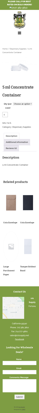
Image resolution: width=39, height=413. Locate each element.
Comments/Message (19, 377)
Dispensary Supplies (18, 49)
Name (19, 359)
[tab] (11, 136)
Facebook (19, 339)
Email (19, 368)
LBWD (23, 409)
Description (11, 136)
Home (5, 49)
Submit (19, 397)
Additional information (17, 142)
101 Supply (22, 407)
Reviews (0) (11, 148)
